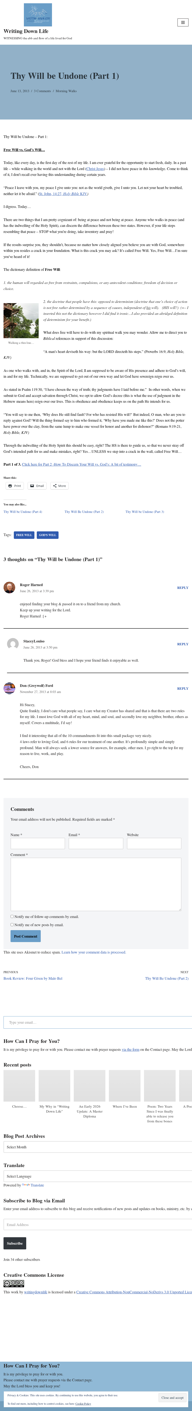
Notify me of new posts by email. (39, 924)
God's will (47, 535)
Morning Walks (66, 91)
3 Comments (42, 91)
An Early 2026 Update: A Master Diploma (90, 1111)
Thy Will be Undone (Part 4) (23, 511)
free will (24, 535)
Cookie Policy (83, 1403)
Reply (182, 587)
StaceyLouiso (33, 641)
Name (16, 834)
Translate (37, 1184)
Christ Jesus (95, 168)
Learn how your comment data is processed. (94, 952)
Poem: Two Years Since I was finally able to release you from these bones (160, 1113)
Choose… (19, 1106)
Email (74, 834)
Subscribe (15, 1243)
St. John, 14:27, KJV (63, 193)
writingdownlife (35, 1291)
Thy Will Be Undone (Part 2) (84, 511)
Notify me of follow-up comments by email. (47, 916)
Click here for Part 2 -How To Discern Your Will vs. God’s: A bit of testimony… (81, 464)
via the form (130, 1049)
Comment (19, 854)
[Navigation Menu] (182, 22)
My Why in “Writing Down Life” (55, 1109)
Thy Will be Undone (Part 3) (145, 511)
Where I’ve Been (125, 1106)
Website (133, 834)
